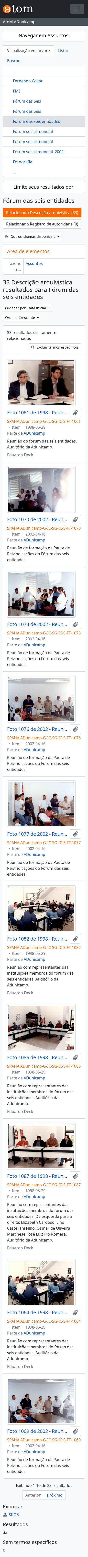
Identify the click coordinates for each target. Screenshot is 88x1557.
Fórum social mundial (33, 131)
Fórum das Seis (27, 101)
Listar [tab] (63, 50)
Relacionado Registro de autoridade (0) (42, 224)
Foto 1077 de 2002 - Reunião (37, 834)
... (14, 71)
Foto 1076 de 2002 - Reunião (37, 729)
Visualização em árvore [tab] (28, 50)
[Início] (20, 9)
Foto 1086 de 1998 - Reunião (37, 1057)
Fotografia (22, 162)
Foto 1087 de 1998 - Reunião (37, 1176)
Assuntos (34, 263)
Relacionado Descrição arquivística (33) (42, 212)
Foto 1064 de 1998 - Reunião (37, 1313)
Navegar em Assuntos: (44, 35)
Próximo (55, 1495)
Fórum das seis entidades (36, 121)
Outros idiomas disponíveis (33, 236)
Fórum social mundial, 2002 (38, 151)
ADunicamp (34, 433)
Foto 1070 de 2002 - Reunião (37, 519)
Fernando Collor (28, 81)
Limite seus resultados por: (44, 187)
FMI (16, 91)
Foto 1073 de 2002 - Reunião (37, 624)
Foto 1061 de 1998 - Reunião (37, 413)
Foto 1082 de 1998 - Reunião (37, 939)
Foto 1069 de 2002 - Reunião (37, 1431)
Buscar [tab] (13, 60)
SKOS (14, 1514)
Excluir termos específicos (57, 347)
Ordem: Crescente (20, 317)
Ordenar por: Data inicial (26, 308)
